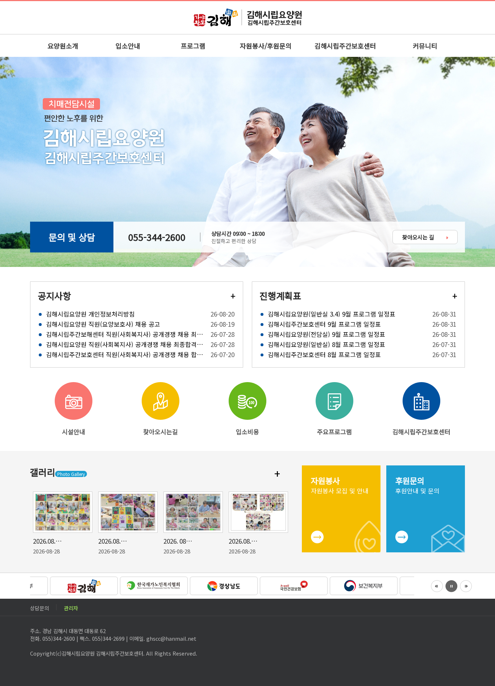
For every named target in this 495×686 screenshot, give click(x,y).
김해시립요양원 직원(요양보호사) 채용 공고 (103, 323)
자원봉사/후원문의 (266, 45)
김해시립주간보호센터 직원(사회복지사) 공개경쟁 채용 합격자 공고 (125, 353)
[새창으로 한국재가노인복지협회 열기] (135, 585)
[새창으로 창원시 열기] (65, 585)
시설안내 (73, 431)
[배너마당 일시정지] (451, 585)
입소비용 (247, 431)
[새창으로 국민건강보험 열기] (275, 585)
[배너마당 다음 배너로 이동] (466, 585)
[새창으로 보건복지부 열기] (345, 585)
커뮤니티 (425, 45)
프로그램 (193, 45)
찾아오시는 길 (419, 237)
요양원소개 (62, 45)
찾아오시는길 (160, 431)
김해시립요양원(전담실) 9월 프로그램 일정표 (326, 333)
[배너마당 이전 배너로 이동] (437, 585)
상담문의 (39, 607)
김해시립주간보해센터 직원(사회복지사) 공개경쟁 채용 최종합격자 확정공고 (125, 333)
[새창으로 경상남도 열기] (205, 585)
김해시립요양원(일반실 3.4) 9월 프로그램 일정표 (331, 313)
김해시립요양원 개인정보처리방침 (90, 313)
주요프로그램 (334, 431)
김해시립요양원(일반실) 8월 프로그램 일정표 (326, 343)
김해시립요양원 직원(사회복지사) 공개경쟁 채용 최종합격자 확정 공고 (125, 343)
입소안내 (128, 45)
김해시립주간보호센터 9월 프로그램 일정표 (324, 323)
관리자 (71, 607)
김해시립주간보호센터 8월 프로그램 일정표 (324, 353)
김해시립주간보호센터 (345, 45)
